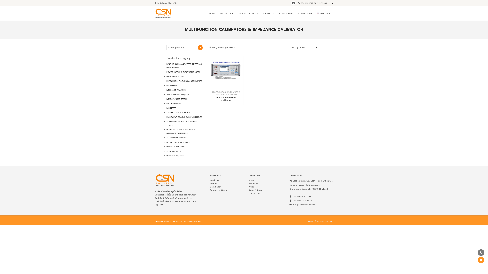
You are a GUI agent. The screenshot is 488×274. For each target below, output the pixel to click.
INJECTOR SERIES (173, 103)
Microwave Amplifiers (175, 156)
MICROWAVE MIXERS (175, 76)
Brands (213, 183)
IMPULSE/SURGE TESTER (177, 99)
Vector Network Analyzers (177, 94)
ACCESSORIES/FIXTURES (177, 137)
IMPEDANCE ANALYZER (176, 90)
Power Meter (171, 85)
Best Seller (215, 186)
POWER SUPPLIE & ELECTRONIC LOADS (183, 72)
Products (214, 180)
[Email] (293, 3)
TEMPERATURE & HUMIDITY (178, 112)
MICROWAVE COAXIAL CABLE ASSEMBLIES (184, 117)
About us (253, 183)
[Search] (200, 47)
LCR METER (171, 108)
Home (251, 180)
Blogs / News (255, 190)
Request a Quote (218, 190)
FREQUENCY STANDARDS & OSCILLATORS (184, 81)
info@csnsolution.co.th (303, 204)
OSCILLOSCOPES (173, 151)
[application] (232, 13)
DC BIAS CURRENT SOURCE (178, 142)
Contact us (254, 193)
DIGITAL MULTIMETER (175, 146)
